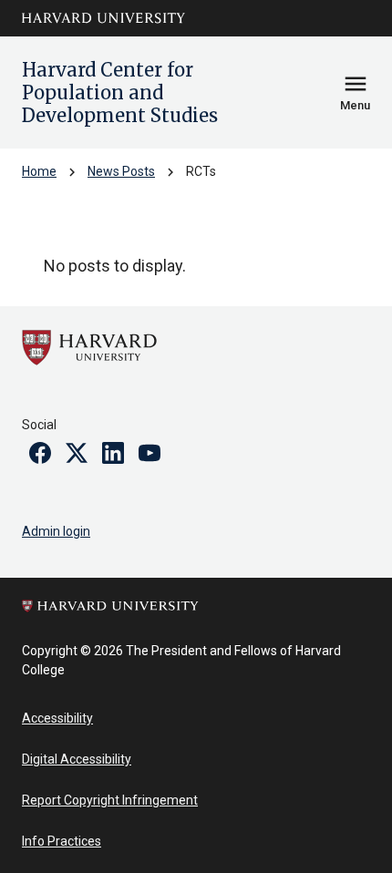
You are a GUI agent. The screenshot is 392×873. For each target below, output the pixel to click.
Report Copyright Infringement (110, 800)
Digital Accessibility (76, 759)
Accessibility (57, 718)
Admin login (56, 531)
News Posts (121, 171)
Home (39, 171)
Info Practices (61, 841)
